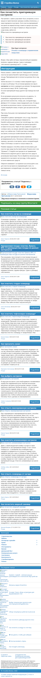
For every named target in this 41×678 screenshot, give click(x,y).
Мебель (4, 538)
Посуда (3, 240)
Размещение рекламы (22, 656)
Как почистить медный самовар (15, 504)
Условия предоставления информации (14, 674)
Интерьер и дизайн (8, 540)
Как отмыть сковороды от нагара (16, 474)
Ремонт (4, 545)
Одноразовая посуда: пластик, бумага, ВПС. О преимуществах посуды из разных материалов (19, 248)
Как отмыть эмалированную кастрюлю (18, 408)
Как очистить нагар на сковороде (16, 214)
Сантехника (5, 555)
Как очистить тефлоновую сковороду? (18, 314)
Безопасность (6, 557)
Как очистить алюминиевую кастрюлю (19, 440)
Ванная (3, 549)
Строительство (6, 536)
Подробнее (35, 240)
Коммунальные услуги (9, 553)
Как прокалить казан (10, 344)
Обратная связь (6, 656)
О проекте (4, 654)
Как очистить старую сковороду (15, 283)
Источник (4, 175)
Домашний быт (6, 551)
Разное (3, 561)
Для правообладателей (22, 657)
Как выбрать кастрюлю (11, 376)
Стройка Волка (11, 3)
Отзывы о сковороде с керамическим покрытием (25, 52)
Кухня (3, 542)
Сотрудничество (20, 654)
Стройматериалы (7, 559)
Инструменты (6, 547)
